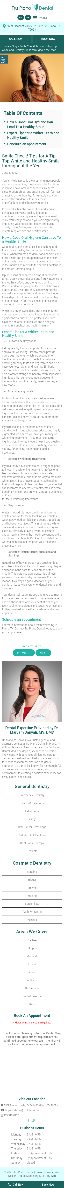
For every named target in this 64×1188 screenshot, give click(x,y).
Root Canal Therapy (32, 843)
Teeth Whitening (32, 911)
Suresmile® (32, 903)
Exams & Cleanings (32, 803)
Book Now (48, 39)
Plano (32, 1004)
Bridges (32, 879)
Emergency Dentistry (32, 795)
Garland (32, 956)
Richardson (32, 988)
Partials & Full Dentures (32, 835)
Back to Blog (32, 646)
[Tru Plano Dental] (32, 7)
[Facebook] (28, 1120)
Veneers (32, 919)
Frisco (32, 964)
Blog (14, 46)
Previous (23, 653)
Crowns (32, 887)
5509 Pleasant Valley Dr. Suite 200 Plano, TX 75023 (33, 27)
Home (5, 46)
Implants (32, 895)
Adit (53, 1175)
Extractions (32, 811)
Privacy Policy (44, 1172)
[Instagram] (33, 1120)
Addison (32, 980)
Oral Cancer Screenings (32, 827)
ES (27, 17)
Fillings (32, 819)
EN (20, 17)
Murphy (32, 948)
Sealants (32, 851)
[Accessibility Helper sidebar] (4, 59)
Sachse (32, 940)
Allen (32, 972)
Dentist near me (32, 996)
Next (43, 653)
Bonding (32, 871)
